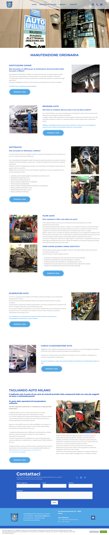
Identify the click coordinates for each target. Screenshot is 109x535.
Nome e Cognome (22, 483)
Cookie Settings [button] (94, 531)
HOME (34, 4)
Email (44, 483)
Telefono (71, 483)
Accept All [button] (103, 531)
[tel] (97, 5)
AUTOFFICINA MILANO (48, 4)
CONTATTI (73, 4)
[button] (66, 4)
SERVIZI (62, 4)
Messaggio (20, 490)
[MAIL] (101, 5)
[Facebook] (93, 5)
